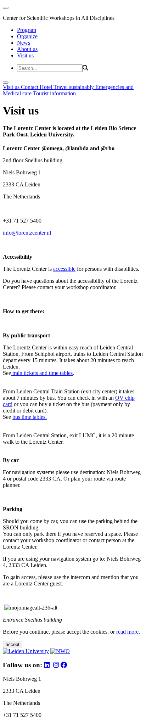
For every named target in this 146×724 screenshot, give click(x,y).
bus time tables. (29, 417)
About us (27, 49)
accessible (64, 269)
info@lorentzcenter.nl (27, 233)
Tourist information (54, 93)
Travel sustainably (74, 87)
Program (26, 30)
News (23, 43)
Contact (30, 87)
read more (127, 632)
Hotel (47, 87)
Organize (27, 36)
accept (12, 644)
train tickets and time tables (42, 373)
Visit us (25, 55)
